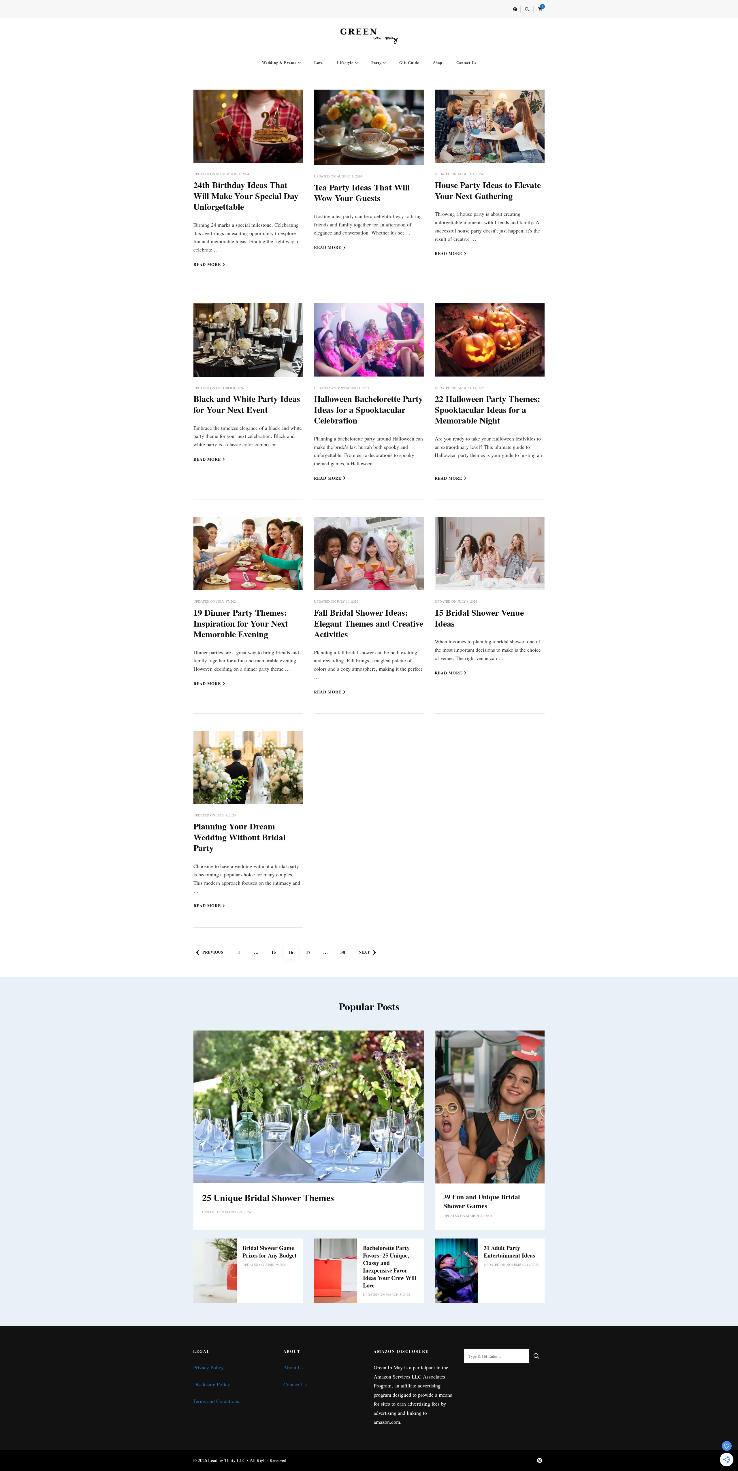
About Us (293, 1367)
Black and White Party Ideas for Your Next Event (246, 404)
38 (345, 951)
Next (364, 952)
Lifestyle (345, 62)
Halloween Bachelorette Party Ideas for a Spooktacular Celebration (368, 409)
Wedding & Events (279, 62)
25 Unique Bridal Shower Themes (268, 1197)
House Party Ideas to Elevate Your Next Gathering (488, 190)
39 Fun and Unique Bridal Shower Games (481, 1201)
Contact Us (466, 62)
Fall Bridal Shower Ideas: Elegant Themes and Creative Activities (368, 623)
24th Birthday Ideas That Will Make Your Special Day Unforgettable (245, 195)
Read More (207, 264)
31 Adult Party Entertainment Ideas (509, 1252)
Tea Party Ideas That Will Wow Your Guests (362, 192)
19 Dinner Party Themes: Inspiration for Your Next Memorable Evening (240, 623)
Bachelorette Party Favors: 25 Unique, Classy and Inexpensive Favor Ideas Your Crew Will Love (390, 1267)
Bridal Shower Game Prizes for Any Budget (269, 1252)
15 (276, 951)
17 (310, 951)
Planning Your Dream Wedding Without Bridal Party (239, 837)
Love (318, 62)
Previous (212, 952)
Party (376, 62)
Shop (437, 62)
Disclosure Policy (211, 1384)
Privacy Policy (208, 1367)
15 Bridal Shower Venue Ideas (479, 617)
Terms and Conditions (216, 1401)
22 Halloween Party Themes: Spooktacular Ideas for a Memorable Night (487, 409)
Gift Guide (409, 62)
